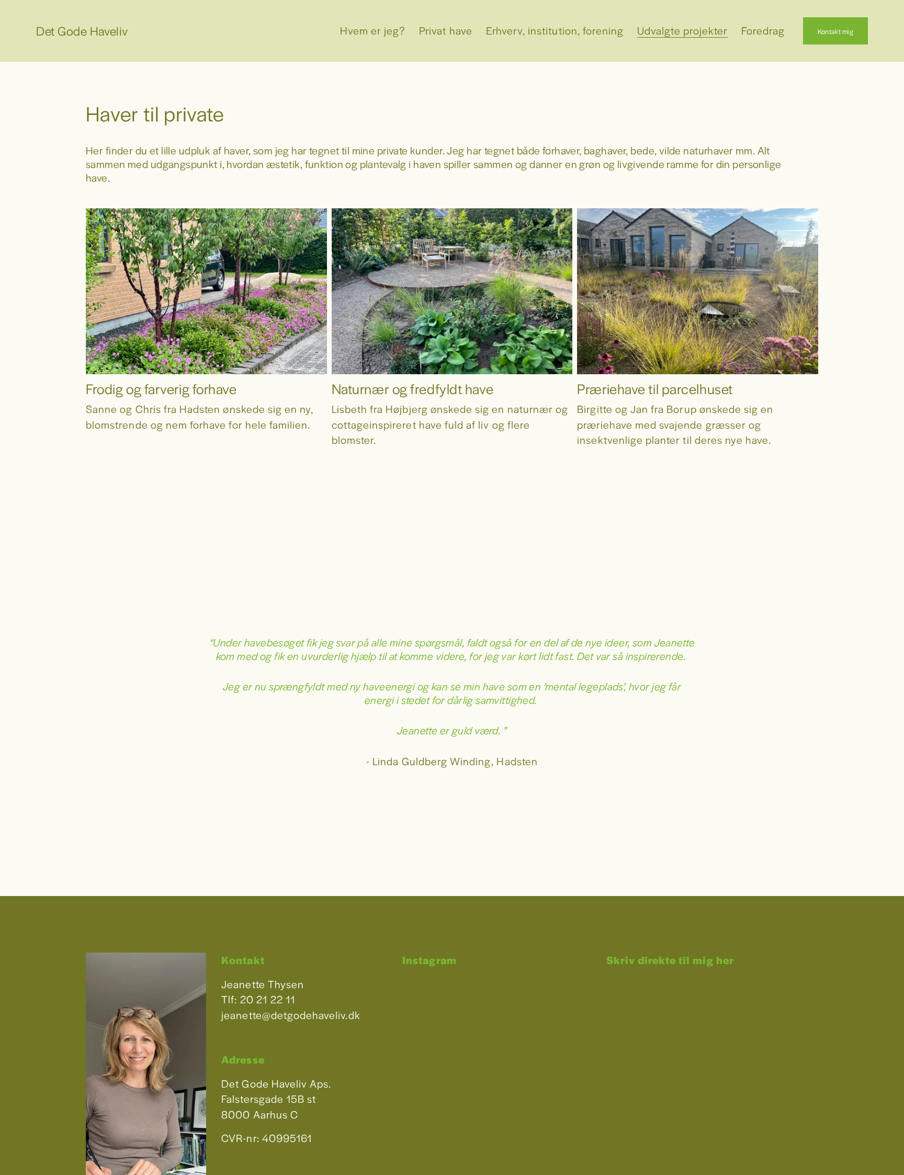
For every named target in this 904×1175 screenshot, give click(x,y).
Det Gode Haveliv (82, 30)
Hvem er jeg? (373, 30)
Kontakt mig (835, 31)
